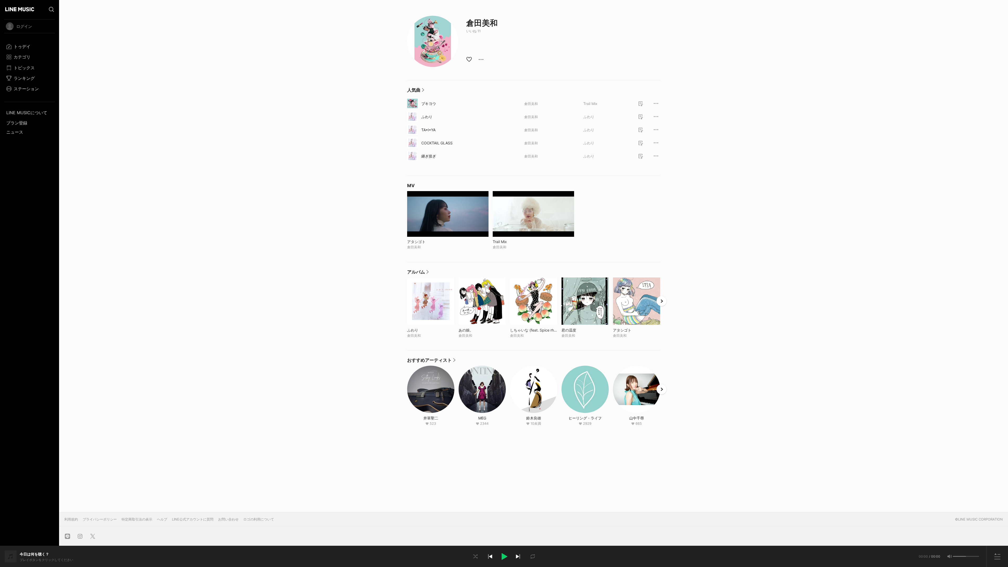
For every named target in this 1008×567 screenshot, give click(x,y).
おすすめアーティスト (431, 361)
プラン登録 (16, 122)
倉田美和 (531, 104)
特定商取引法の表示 (137, 519)
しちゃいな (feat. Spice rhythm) (533, 330)
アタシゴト (633, 330)
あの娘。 (477, 330)
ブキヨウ (428, 103)
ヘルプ (162, 519)
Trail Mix (590, 103)
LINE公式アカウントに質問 (192, 519)
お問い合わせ (228, 519)
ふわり (426, 116)
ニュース (14, 132)
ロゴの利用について (258, 519)
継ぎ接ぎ (428, 156)
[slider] (959, 556)
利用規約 (71, 519)
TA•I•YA (428, 130)
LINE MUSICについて (26, 112)
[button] (504, 556)
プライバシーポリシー (100, 519)
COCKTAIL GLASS (437, 143)
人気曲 (415, 91)
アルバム (418, 273)
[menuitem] (29, 46)
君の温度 (579, 330)
